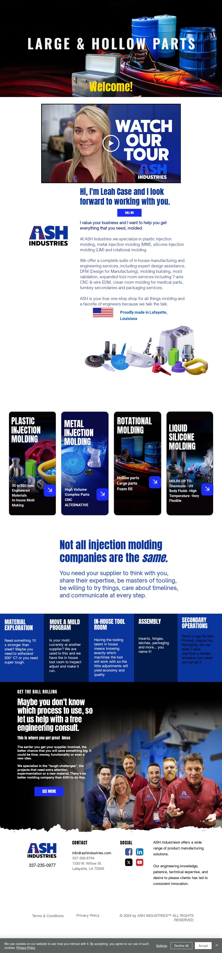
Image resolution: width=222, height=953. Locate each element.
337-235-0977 (42, 865)
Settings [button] (161, 945)
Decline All (181, 945)
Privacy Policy (88, 915)
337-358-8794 (83, 858)
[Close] (216, 946)
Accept (203, 945)
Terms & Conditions (48, 916)
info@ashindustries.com (91, 853)
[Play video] (111, 143)
